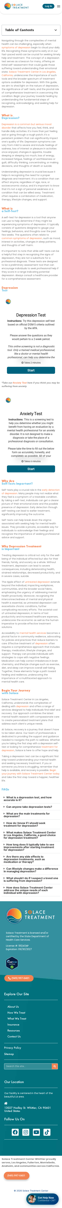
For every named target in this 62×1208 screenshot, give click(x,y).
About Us (13, 1006)
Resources (13, 1030)
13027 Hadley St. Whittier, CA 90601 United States (27, 1109)
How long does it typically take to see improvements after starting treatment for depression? (29, 847)
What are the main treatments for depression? (27, 815)
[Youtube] (36, 1132)
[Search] (55, 1066)
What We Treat (16, 1018)
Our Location (14, 1082)
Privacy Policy (12, 1047)
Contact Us (14, 1036)
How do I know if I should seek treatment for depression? (24, 824)
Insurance (13, 1024)
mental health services (33, 633)
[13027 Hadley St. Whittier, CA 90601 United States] (5, 1103)
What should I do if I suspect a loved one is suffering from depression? (31, 879)
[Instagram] (25, 1132)
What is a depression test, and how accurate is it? (28, 799)
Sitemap (9, 1054)
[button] (58, 6)
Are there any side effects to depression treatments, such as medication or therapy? (24, 859)
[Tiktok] (46, 1132)
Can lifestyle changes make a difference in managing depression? (31, 870)
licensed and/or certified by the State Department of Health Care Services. (27, 936)
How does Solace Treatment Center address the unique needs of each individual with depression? (28, 890)
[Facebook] (15, 1132)
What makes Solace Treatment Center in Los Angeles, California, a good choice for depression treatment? (30, 835)
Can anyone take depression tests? (29, 806)
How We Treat (16, 1012)
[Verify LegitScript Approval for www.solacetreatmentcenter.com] (12, 968)
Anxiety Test (20, 382)
